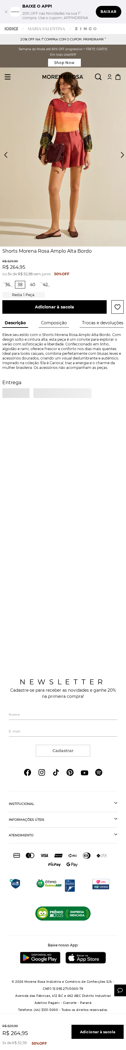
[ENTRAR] (109, 77)
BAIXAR (109, 11)
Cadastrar (63, 750)
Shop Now (64, 62)
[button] (117, 158)
